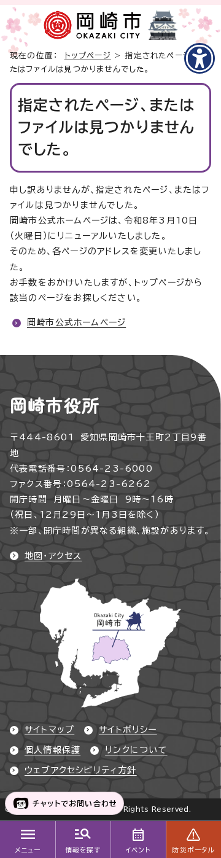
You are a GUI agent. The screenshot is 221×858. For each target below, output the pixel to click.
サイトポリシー (128, 729)
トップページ (87, 56)
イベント (138, 850)
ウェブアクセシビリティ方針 (81, 770)
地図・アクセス (53, 556)
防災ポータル (193, 850)
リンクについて (136, 750)
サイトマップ (49, 729)
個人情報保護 (52, 750)
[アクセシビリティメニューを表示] (199, 58)
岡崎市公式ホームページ (76, 322)
